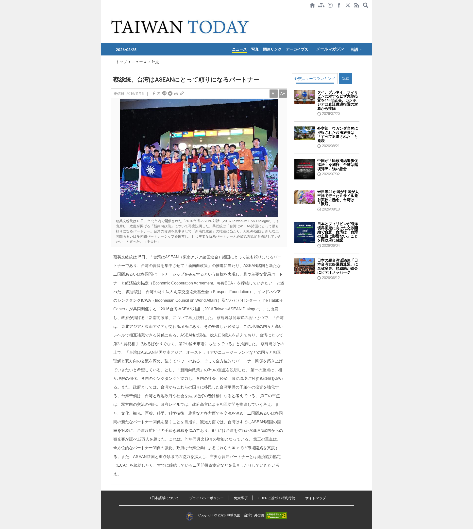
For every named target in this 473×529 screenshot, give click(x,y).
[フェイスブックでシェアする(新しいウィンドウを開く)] (339, 5)
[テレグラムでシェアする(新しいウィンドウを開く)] (170, 93)
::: (102, 13)
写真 (255, 49)
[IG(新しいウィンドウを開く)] (330, 5)
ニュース (239, 49)
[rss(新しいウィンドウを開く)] (357, 5)
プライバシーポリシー (206, 498)
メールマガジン (330, 49)
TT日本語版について (163, 498)
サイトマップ (315, 498)
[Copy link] (182, 93)
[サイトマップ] (321, 5)
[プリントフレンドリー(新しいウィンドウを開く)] (176, 93)
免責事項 (241, 498)
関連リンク (272, 49)
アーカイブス (297, 49)
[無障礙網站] (276, 515)
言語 (354, 49)
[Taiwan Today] (181, 27)
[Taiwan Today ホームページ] (312, 5)
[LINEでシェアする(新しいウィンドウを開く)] (164, 93)
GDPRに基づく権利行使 (276, 498)
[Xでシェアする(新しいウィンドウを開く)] (348, 5)
